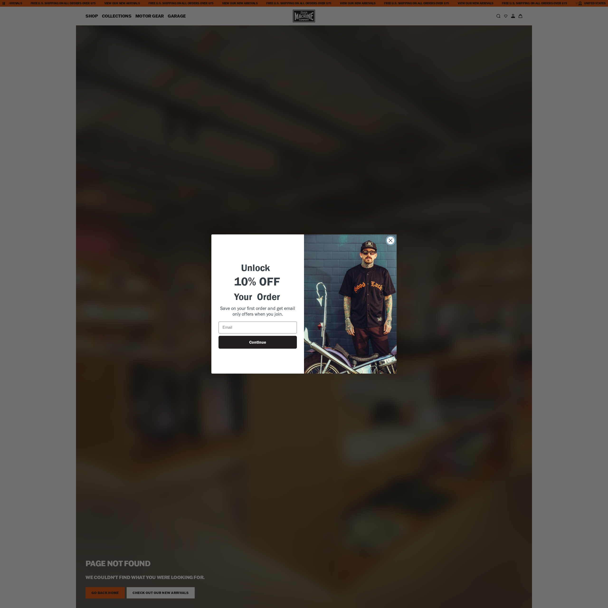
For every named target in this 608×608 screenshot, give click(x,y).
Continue (257, 342)
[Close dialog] (390, 240)
